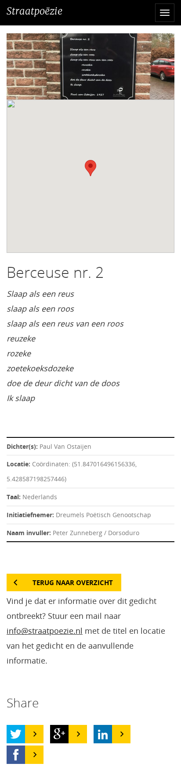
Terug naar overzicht (73, 582)
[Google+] (59, 734)
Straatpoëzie (34, 11)
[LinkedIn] (103, 734)
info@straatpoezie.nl (45, 630)
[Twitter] (16, 734)
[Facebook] (16, 755)
